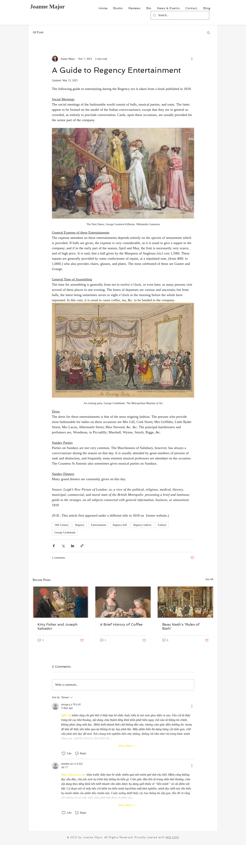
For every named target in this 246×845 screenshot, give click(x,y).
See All (209, 579)
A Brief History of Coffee (121, 624)
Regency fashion (142, 525)
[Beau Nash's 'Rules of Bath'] (185, 602)
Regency (79, 525)
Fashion (162, 525)
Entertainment (98, 525)
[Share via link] (82, 546)
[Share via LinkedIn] (72, 546)
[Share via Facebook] (54, 546)
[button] (208, 32)
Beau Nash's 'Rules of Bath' (180, 626)
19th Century (61, 525)
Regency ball (120, 525)
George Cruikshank (64, 532)
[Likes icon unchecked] (63, 753)
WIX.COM (172, 837)
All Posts (38, 32)
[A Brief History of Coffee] (123, 602)
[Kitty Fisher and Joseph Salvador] (60, 602)
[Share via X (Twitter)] (63, 546)
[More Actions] (191, 706)
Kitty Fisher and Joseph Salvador (57, 626)
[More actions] (191, 58)
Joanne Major (47, 6)
